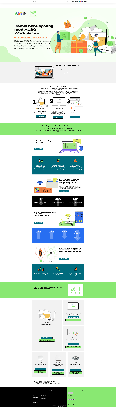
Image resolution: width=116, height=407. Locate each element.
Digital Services (43, 390)
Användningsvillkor (63, 405)
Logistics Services (43, 395)
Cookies (48, 405)
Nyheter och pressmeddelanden (35, 397)
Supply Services (43, 398)
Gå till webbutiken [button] (47, 337)
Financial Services (43, 392)
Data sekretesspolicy (53, 405)
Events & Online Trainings (53, 392)
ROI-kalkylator (38, 148)
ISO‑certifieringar (35, 402)
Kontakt (67, 1)
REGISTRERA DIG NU (71, 399)
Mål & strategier (35, 400)
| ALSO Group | (85, 1)
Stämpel (58, 405)
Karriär (34, 392)
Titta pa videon (40, 116)
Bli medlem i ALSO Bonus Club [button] (46, 340)
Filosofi (34, 399)
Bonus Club (50, 390)
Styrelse (34, 390)
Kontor (34, 395)
